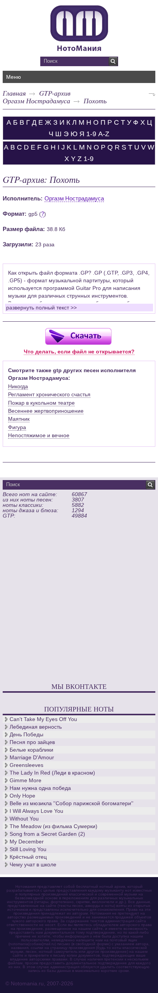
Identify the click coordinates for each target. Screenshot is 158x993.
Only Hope (22, 796)
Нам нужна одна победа (40, 788)
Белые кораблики (31, 750)
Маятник (19, 419)
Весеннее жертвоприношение (46, 411)
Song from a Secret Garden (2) (47, 834)
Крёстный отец (28, 857)
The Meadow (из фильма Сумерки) (53, 826)
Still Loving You (28, 849)
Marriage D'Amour (32, 757)
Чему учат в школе (33, 864)
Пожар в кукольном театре (41, 403)
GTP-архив (55, 93)
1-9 (91, 134)
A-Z (103, 134)
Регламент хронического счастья (49, 394)
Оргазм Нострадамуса (36, 100)
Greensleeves (26, 765)
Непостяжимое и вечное (38, 435)
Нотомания (79, 27)
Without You (24, 819)
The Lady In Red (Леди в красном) (52, 773)
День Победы (26, 734)
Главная (14, 93)
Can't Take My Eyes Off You (43, 719)
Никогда (18, 386)
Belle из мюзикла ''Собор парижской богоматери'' (71, 803)
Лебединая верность (36, 727)
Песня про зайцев (32, 742)
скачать (78, 336)
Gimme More (25, 780)
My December (27, 841)
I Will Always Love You (36, 811)
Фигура (17, 427)
